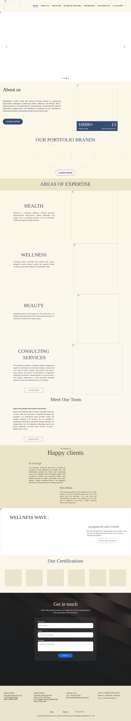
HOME (35, 6)
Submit (65, 655)
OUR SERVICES (104, 6)
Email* (40, 631)
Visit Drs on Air (107, 541)
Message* (41, 640)
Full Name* (41, 622)
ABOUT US (45, 6)
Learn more (13, 121)
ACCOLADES (118, 6)
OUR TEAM (56, 6)
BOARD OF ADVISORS (72, 6)
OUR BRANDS (89, 6)
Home (51, 712)
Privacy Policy (80, 712)
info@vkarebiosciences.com (79, 697)
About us (65, 712)
